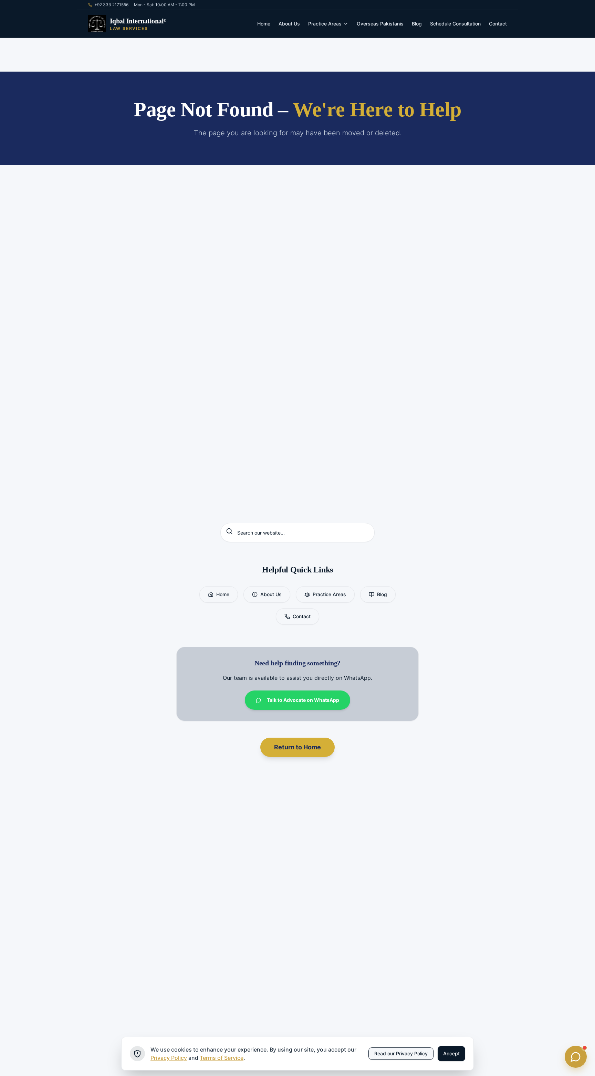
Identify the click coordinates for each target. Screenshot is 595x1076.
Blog (417, 24)
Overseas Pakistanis (380, 24)
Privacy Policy (168, 1057)
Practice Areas (325, 24)
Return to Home (297, 747)
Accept (451, 1053)
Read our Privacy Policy (401, 1053)
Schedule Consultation (455, 24)
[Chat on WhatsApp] (576, 1057)
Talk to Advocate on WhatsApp (303, 700)
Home (263, 24)
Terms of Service (221, 1057)
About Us (289, 24)
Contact (498, 24)
